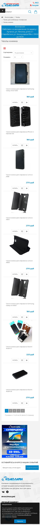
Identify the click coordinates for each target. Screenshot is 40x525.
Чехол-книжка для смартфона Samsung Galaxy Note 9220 (20, 89)
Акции (35, 5)
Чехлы (17, 17)
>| (22, 411)
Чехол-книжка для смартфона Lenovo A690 (19, 218)
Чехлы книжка (8, 22)
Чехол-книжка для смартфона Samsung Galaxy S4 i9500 (20, 304)
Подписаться (32, 467)
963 (36, 3)
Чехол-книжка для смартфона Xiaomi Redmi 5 (19, 347)
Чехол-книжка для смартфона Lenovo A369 (19, 175)
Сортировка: (8, 52)
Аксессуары (9, 17)
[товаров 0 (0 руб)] (36, 12)
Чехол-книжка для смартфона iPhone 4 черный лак (20, 132)
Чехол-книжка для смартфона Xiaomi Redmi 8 (19, 390)
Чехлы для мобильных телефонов (15, 20)
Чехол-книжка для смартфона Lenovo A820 (19, 261)
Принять (20, 521)
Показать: (6, 57)
